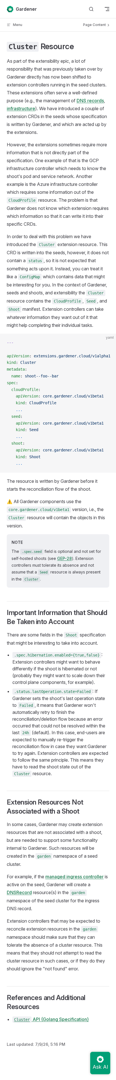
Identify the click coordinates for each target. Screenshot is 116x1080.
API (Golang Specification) (51, 1019)
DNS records (90, 100)
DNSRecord (19, 892)
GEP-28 (64, 558)
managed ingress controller (74, 876)
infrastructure (21, 108)
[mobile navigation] (107, 9)
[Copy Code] (107, 342)
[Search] (91, 9)
